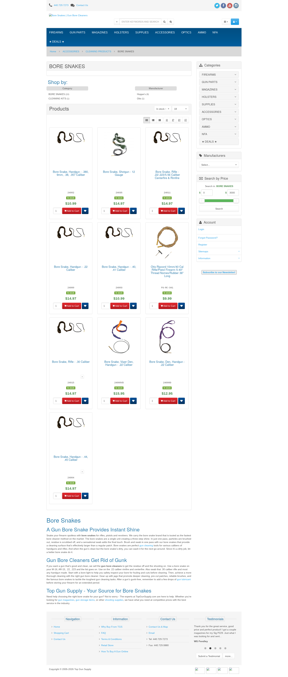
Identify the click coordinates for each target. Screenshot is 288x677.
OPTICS (186, 32)
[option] (215, 635)
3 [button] (215, 648)
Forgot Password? (208, 237)
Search (219, 208)
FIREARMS (56, 32)
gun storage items (85, 600)
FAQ (103, 633)
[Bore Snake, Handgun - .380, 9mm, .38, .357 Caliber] (71, 137)
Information (204, 258)
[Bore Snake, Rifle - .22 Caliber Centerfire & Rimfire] (167, 137)
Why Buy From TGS (111, 626)
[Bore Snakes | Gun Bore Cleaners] (68, 15)
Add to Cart (72, 211)
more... (228, 656)
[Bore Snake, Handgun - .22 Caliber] (71, 232)
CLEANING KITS (57, 98)
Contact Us (82, 5)
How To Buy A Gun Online (114, 651)
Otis (139, 98)
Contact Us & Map (158, 626)
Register (202, 244)
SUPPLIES (142, 32)
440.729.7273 (61, 5)
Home (53, 51)
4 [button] (220, 648)
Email (151, 633)
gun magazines (66, 600)
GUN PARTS (77, 32)
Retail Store (107, 645)
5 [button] (225, 648)
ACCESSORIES (165, 32)
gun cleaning (146, 545)
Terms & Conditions (111, 639)
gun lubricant (184, 579)
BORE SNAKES (56, 94)
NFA (215, 32)
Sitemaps (203, 251)
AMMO (202, 32)
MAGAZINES (100, 32)
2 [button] (210, 648)
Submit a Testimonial (209, 656)
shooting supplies (114, 600)
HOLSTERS (121, 32)
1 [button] (205, 648)
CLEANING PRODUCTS (98, 51)
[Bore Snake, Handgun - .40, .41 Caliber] (119, 232)
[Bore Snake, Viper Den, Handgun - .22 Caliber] (119, 337)
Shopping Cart (61, 633)
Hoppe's (141, 94)
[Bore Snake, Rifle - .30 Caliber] (71, 327)
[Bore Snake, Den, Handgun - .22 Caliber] (167, 337)
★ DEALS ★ (56, 41)
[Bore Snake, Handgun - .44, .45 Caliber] (71, 422)
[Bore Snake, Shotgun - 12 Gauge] (119, 145)
